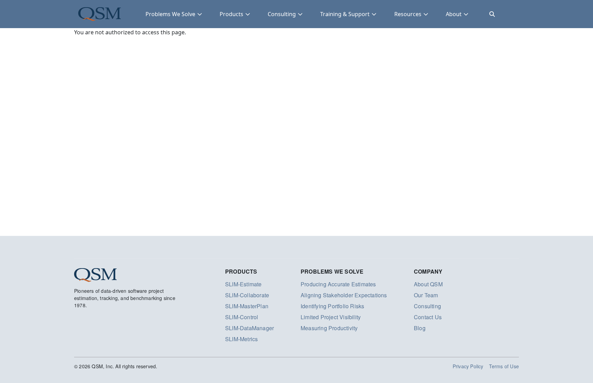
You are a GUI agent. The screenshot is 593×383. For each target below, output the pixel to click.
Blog (420, 328)
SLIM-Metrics (241, 339)
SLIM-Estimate (243, 284)
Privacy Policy (468, 366)
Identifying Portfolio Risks (332, 306)
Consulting (282, 14)
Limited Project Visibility (331, 317)
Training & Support (345, 14)
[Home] (99, 14)
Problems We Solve (170, 14)
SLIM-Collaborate (247, 295)
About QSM (428, 284)
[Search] (492, 14)
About (454, 14)
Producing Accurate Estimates (338, 284)
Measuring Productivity (329, 328)
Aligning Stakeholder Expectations (344, 295)
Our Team (426, 295)
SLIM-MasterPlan (246, 306)
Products (231, 14)
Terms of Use (504, 366)
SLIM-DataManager (249, 328)
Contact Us (428, 317)
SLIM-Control (241, 317)
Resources (407, 14)
